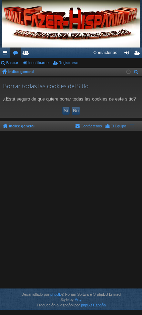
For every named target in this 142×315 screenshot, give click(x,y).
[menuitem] (105, 53)
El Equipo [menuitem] (118, 126)
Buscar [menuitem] (137, 73)
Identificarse (38, 63)
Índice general (21, 72)
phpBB (55, 294)
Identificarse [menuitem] (128, 54)
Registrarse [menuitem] (138, 54)
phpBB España (93, 305)
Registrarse (68, 63)
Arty (78, 299)
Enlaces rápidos (6, 54)
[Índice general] (71, 24)
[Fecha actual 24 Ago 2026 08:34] (128, 72)
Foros (17, 54)
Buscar (12, 63)
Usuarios (27, 54)
